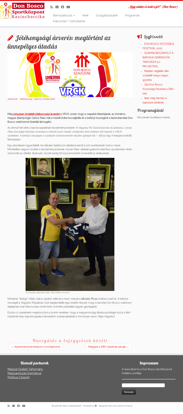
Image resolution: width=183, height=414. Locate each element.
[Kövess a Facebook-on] (63, 7)
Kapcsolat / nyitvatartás (69, 21)
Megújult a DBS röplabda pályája (108, 346)
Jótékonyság (26, 99)
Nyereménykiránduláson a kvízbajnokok (35, 346)
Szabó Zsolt (49, 99)
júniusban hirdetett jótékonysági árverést (36, 114)
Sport (37, 99)
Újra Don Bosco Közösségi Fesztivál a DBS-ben (158, 89)
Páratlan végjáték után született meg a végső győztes (156, 75)
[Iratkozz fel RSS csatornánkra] (52, 7)
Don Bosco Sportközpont (70, 406)
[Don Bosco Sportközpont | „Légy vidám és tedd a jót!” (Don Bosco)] (21, 10)
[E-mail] (58, 7)
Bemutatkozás (63, 15)
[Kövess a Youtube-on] (69, 7)
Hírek (85, 15)
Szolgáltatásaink (107, 15)
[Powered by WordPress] (96, 405)
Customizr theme (124, 406)
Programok (132, 15)
